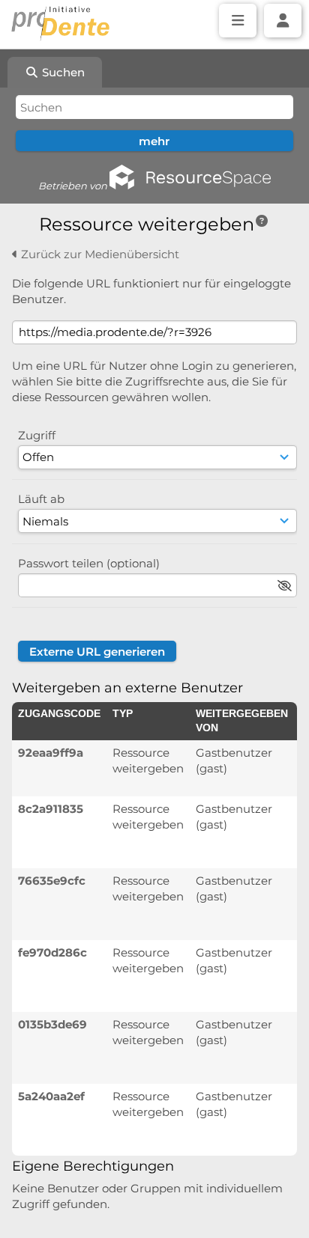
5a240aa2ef (51, 1096)
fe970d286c (52, 952)
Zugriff (37, 435)
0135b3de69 (52, 1024)
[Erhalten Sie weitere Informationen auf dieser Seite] (261, 221)
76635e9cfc (52, 880)
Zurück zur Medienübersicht (98, 254)
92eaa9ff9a (50, 752)
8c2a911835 (50, 809)
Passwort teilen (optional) (89, 563)
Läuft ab (41, 499)
